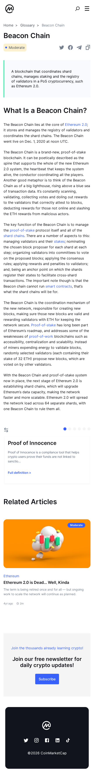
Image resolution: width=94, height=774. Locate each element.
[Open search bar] (77, 8)
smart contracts (58, 286)
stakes (59, 241)
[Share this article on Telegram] (79, 47)
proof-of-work (41, 336)
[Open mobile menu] (87, 8)
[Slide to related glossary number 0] (64, 428)
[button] (87, 8)
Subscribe (47, 679)
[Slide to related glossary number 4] (84, 428)
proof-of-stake (22, 230)
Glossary (27, 25)
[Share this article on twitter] (61, 47)
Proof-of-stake (43, 325)
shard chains (13, 235)
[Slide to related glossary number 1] (69, 428)
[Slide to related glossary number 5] (89, 428)
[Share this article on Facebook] (70, 47)
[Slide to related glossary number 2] (74, 428)
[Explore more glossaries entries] (6, 430)
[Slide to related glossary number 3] (79, 428)
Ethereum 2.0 (75, 124)
